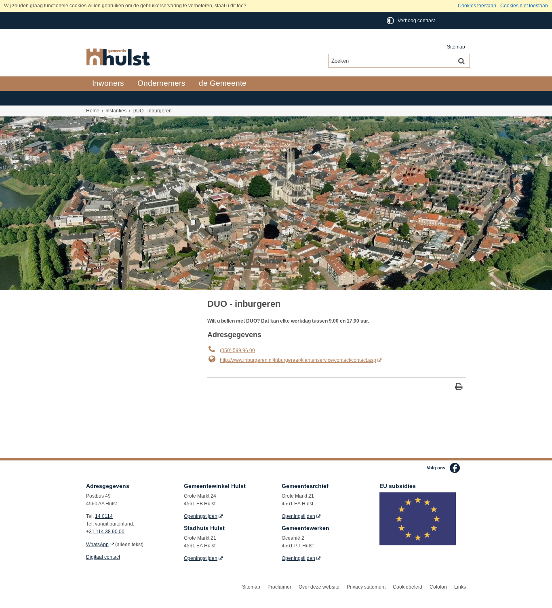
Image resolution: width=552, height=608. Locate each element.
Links (460, 587)
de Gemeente (223, 83)
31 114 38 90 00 (106, 531)
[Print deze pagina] (459, 387)
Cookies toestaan (477, 5)
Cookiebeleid (407, 587)
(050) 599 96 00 (237, 350)
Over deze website (319, 587)
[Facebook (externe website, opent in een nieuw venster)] (455, 468)
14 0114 (104, 516)
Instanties (115, 111)
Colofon (438, 587)
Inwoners (108, 83)
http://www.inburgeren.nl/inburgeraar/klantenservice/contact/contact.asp (298, 360)
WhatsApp (97, 544)
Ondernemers (161, 83)
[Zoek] (461, 60)
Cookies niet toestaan (524, 5)
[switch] (411, 20)
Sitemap (456, 47)
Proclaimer (279, 587)
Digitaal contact (103, 557)
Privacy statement (366, 587)
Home (92, 111)
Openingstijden (200, 516)
